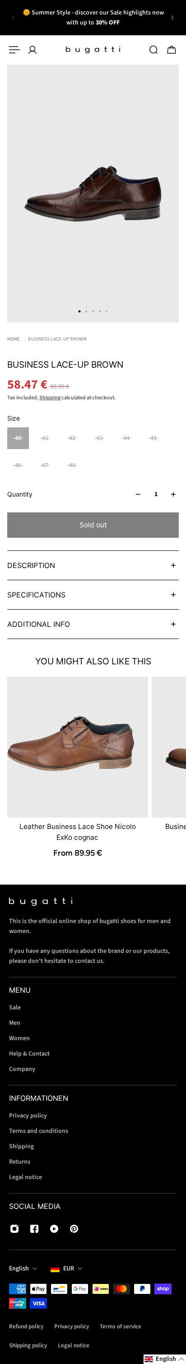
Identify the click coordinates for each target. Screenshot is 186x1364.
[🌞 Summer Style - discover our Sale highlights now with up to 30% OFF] (93, 18)
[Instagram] (14, 1229)
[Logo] (93, 49)
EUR (68, 1268)
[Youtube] (54, 1229)
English (19, 1268)
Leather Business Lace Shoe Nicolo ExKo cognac (77, 832)
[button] (165, 1359)
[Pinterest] (74, 1229)
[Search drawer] (153, 50)
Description (31, 565)
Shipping (49, 398)
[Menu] (14, 50)
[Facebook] (34, 1229)
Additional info (38, 624)
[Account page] (32, 50)
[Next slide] (172, 17)
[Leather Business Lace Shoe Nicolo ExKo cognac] (77, 747)
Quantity (20, 494)
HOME (13, 338)
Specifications (36, 594)
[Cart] (172, 50)
